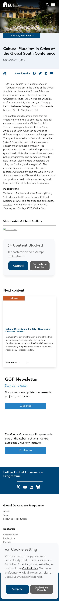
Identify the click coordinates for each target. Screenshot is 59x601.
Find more (25, 450)
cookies (12, 256)
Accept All (18, 266)
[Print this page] (4, 73)
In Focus (14, 36)
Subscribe (25, 406)
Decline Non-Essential (40, 265)
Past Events (27, 36)
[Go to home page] (12, 4)
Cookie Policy (30, 568)
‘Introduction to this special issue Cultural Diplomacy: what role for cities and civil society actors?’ (28, 201)
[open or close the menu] (53, 4)
